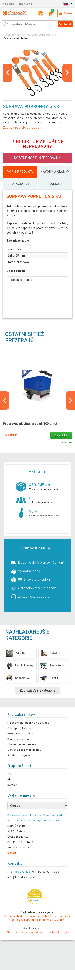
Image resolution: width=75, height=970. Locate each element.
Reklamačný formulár (21, 733)
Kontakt (13, 784)
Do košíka (61, 435)
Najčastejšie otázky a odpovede (28, 722)
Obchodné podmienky (22, 744)
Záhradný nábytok (23, 919)
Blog (10, 779)
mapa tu (12, 852)
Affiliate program (19, 755)
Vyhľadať (65, 24)
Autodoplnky (47, 34)
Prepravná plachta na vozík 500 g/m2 (30, 424)
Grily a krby (49, 916)
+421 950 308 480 (19, 871)
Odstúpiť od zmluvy (20, 728)
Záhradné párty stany (50, 919)
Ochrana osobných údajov (24, 749)
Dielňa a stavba (14, 916)
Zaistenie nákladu (15, 38)
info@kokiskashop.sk (22, 877)
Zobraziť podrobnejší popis (21, 127)
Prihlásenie (8, 3)
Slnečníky (64, 916)
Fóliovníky (32, 916)
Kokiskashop (11, 34)
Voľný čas (29, 34)
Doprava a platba (19, 739)
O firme (12, 774)
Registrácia (25, 3)
